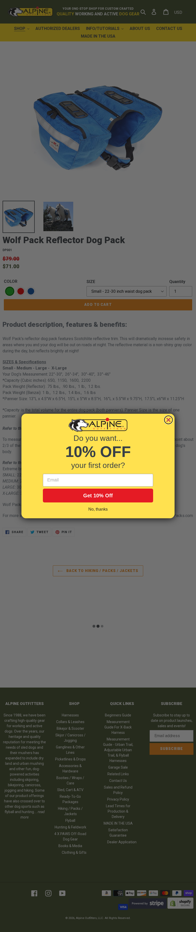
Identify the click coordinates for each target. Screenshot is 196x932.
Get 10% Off (98, 495)
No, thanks (98, 509)
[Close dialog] (168, 420)
